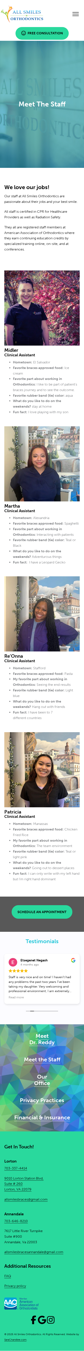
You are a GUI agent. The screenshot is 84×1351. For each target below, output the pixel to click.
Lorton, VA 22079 (17, 1189)
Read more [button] (16, 997)
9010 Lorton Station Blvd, (24, 1178)
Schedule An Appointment (42, 912)
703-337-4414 (15, 1168)
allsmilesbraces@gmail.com (26, 1199)
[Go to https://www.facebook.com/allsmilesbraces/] (33, 1320)
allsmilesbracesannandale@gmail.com (33, 1252)
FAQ (7, 1276)
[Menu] (76, 14)
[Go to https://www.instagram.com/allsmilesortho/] (50, 1320)
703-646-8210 (16, 1221)
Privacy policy (15, 1286)
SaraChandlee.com (15, 1339)
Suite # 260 (13, 1184)
